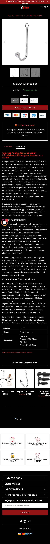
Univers (27, 528)
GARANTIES (8, 147)
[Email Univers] (29, 521)
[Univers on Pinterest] (21, 521)
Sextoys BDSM (26, 352)
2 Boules (24, 100)
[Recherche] (42, 7)
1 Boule (15, 100)
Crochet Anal (15, 352)
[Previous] (4, 42)
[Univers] (25, 7)
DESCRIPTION (20, 147)
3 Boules (34, 100)
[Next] (45, 42)
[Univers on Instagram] (25, 521)
